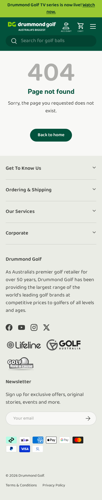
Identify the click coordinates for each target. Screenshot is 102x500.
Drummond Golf (31, 476)
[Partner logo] (24, 345)
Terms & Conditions (21, 485)
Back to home (51, 135)
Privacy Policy (53, 485)
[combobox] (51, 41)
